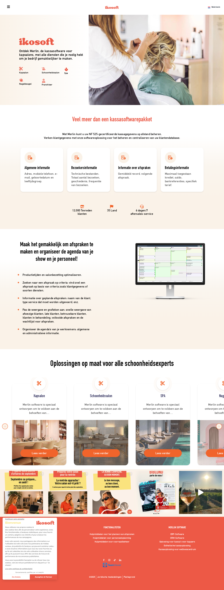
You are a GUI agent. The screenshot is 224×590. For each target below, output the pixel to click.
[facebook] (103, 560)
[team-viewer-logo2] (112, 564)
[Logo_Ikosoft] (112, 7)
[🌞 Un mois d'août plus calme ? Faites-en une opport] (23, 492)
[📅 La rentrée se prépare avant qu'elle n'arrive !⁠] (67, 492)
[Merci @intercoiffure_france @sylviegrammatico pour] (200, 492)
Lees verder (39, 453)
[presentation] (5, 426)
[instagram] (109, 560)
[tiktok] (114, 560)
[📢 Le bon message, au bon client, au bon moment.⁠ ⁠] (112, 492)
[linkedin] (120, 560)
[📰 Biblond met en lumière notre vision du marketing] (156, 492)
